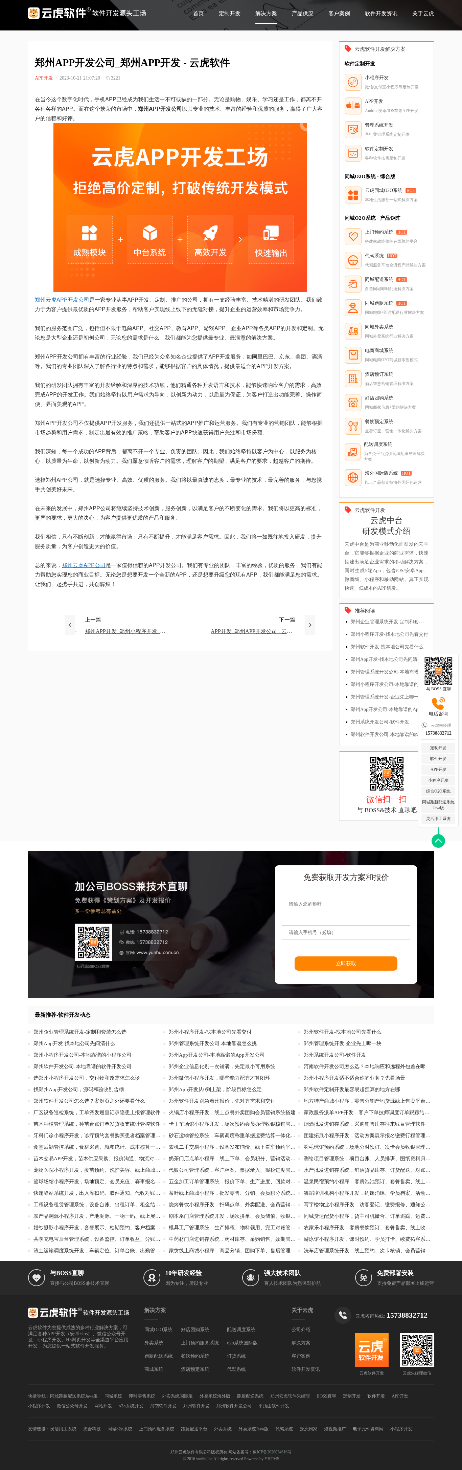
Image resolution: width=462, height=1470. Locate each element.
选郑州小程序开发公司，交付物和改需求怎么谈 (86, 1078)
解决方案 (266, 13)
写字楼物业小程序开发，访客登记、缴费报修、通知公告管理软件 (369, 1204)
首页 (198, 13)
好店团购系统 (195, 1329)
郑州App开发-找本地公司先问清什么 (389, 659)
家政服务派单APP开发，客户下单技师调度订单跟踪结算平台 (369, 1112)
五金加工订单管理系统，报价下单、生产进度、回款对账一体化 (234, 1181)
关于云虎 (423, 13)
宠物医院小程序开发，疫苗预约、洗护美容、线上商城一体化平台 (98, 1170)
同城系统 (113, 1396)
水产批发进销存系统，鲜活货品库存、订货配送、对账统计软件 (369, 1170)
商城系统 (153, 1369)
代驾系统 (236, 1369)
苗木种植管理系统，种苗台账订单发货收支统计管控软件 (96, 1124)
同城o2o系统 (120, 1428)
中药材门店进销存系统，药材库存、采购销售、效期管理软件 (234, 1239)
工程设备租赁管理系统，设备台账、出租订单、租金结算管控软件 (98, 1204)
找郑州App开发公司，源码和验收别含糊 (78, 1089)
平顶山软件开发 (273, 1405)
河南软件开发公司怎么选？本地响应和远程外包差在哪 (364, 1066)
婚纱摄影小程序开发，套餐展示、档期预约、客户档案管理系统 (98, 1227)
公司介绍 (301, 1329)
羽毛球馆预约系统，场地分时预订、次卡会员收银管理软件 (369, 1147)
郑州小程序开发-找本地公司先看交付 (389, 634)
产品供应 (303, 13)
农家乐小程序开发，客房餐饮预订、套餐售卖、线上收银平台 (369, 1227)
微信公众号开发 (72, 1405)
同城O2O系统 (158, 1329)
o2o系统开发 (131, 1405)
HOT (411, 190)
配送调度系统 (241, 1329)
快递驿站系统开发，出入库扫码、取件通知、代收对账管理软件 (98, 1193)
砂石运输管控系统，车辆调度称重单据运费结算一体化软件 (234, 1135)
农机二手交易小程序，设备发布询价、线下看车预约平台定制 (234, 1147)
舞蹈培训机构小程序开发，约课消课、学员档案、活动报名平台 (369, 1193)
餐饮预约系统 (195, 1356)
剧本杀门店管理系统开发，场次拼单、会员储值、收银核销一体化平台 (234, 1216)
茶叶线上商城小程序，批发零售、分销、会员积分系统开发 (234, 1193)
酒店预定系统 (195, 1369)
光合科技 (92, 1428)
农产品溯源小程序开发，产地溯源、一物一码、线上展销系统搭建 (98, 1216)
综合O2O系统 (438, 791)
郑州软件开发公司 (234, 1405)
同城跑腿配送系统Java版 (438, 805)
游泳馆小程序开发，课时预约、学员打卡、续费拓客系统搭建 (369, 1239)
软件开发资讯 (381, 13)
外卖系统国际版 (177, 1396)
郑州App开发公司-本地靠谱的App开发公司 (395, 709)
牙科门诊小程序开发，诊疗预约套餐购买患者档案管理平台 (98, 1135)
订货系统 (236, 1356)
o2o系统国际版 (242, 1342)
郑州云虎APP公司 (84, 565)
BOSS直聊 (326, 1396)
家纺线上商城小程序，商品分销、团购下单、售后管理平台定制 (234, 1250)
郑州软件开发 (196, 1405)
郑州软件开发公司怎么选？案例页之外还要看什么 (89, 1101)
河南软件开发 (163, 1405)
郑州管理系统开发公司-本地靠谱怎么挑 (392, 671)
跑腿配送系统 (158, 1356)
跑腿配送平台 (194, 1428)
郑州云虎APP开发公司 (62, 299)
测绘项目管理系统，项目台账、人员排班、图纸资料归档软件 (369, 1158)
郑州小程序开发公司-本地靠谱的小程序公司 (396, 684)
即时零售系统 (142, 1396)
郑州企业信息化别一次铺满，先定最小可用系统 (222, 1066)
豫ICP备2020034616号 (272, 1452)
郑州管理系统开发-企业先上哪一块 (387, 696)
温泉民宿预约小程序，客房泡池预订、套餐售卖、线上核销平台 (369, 1181)
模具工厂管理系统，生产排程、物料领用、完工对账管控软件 (234, 1227)
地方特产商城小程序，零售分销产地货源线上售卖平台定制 (369, 1101)
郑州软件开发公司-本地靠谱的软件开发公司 (396, 734)
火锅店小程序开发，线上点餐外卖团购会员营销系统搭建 (232, 1112)
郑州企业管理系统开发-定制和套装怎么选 (394, 621)
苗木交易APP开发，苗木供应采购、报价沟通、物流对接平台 (98, 1158)
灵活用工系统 (438, 818)
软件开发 (438, 758)
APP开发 (438, 769)
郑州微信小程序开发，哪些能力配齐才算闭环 (219, 1078)
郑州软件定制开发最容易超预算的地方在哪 (352, 1089)
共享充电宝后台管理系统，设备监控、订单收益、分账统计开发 (98, 1239)
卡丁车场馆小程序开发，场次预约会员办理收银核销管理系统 (234, 1124)
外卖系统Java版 (253, 1428)
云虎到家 (308, 1428)
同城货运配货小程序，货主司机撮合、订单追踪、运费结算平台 (369, 1216)
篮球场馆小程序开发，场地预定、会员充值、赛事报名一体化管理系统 (98, 1181)
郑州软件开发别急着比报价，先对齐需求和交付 (222, 1101)
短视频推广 (335, 1428)
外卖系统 (153, 1342)
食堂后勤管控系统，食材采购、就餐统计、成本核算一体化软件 (98, 1147)
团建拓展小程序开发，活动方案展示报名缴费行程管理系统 (369, 1135)
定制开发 (229, 13)
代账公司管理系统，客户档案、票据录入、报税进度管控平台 (234, 1170)
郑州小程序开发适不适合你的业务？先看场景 (354, 1078)
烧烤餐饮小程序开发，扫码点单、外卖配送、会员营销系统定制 (234, 1204)
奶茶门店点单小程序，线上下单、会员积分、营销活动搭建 (234, 1158)
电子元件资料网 (368, 1428)
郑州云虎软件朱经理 (290, 1396)
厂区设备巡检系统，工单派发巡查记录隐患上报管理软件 (96, 1112)
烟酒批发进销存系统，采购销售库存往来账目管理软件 (364, 1124)
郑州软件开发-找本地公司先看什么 (387, 646)
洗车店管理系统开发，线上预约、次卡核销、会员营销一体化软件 (369, 1250)
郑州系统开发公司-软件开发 (380, 722)
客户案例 (339, 13)
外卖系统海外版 (215, 1396)
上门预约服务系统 (200, 1342)
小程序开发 (438, 780)
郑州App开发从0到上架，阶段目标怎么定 (215, 1089)
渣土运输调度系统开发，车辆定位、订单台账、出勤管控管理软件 (98, 1250)
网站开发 (103, 1405)
